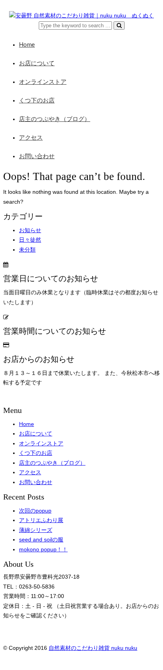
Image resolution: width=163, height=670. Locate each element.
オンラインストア (42, 82)
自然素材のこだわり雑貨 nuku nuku (93, 648)
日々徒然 (30, 240)
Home (27, 45)
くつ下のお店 (37, 101)
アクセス (31, 138)
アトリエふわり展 (41, 520)
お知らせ (30, 230)
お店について (37, 63)
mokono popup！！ (43, 550)
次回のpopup (35, 511)
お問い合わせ (37, 156)
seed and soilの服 (41, 540)
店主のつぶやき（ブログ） (54, 119)
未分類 (27, 250)
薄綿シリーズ (35, 530)
